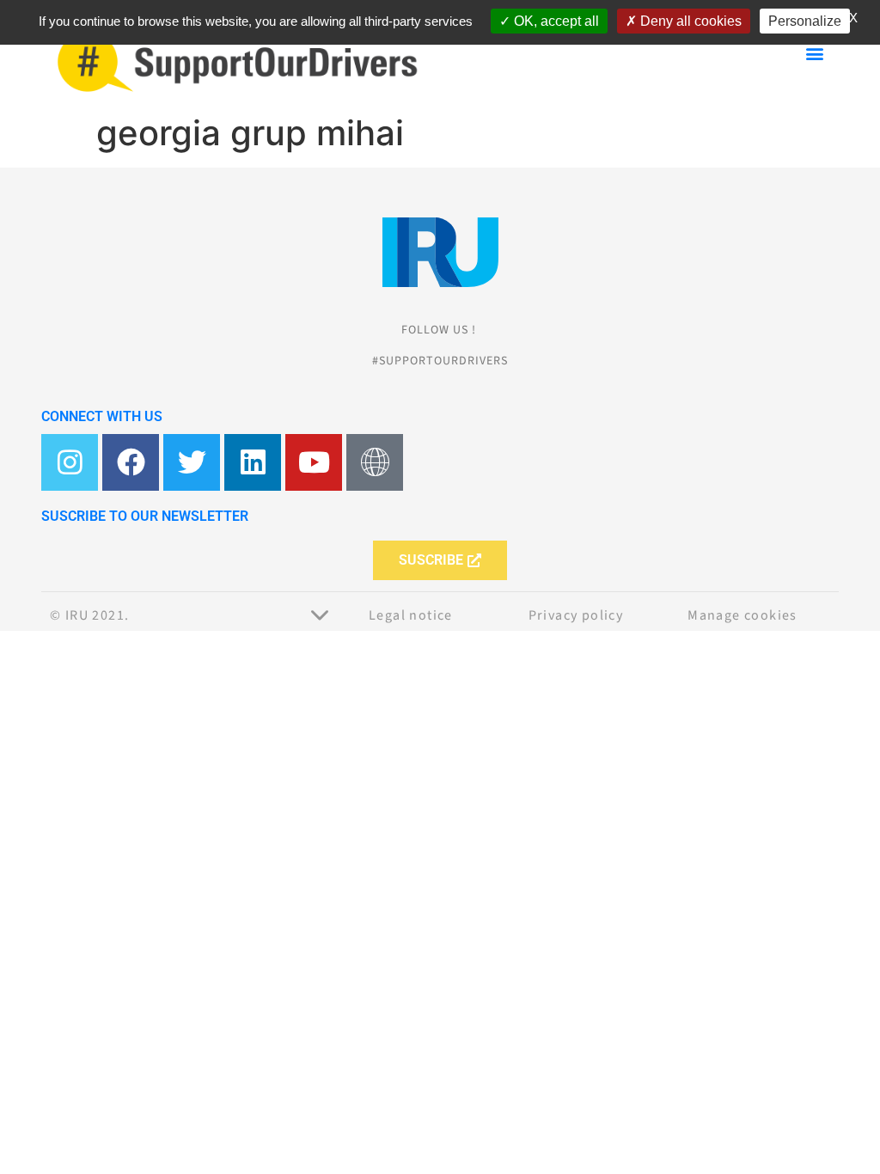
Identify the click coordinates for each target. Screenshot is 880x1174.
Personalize (804, 21)
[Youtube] (313, 462)
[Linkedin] (252, 462)
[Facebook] (130, 462)
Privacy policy (576, 615)
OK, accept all (554, 21)
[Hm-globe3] (374, 462)
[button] (814, 53)
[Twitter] (191, 462)
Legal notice (411, 615)
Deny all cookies (689, 21)
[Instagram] (69, 462)
